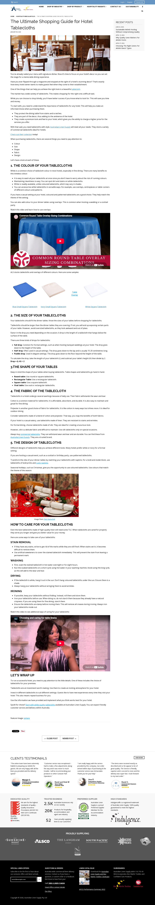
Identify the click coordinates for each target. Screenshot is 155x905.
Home (41, 6)
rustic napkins (42, 463)
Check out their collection (21, 134)
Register (130, 2)
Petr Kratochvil (49, 519)
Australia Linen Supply (20, 437)
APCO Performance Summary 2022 (92, 889)
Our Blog (48, 891)
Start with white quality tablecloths (40, 705)
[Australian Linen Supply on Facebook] (142, 7)
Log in (122, 2)
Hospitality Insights (96, 6)
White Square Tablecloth (95, 306)
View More (139, 757)
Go (39, 879)
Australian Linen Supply (60, 127)
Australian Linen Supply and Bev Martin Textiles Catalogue (100, 874)
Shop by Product (74, 6)
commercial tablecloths (30, 434)
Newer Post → (69, 738)
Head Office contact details (55, 887)
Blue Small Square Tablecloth (24, 306)
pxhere (27, 718)
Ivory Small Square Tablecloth (53, 306)
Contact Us (115, 6)
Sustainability (132, 6)
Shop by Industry (54, 6)
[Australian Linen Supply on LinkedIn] (142, 11)
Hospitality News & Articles (25, 16)
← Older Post (51, 738)
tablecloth (76, 89)
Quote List (139, 2)
